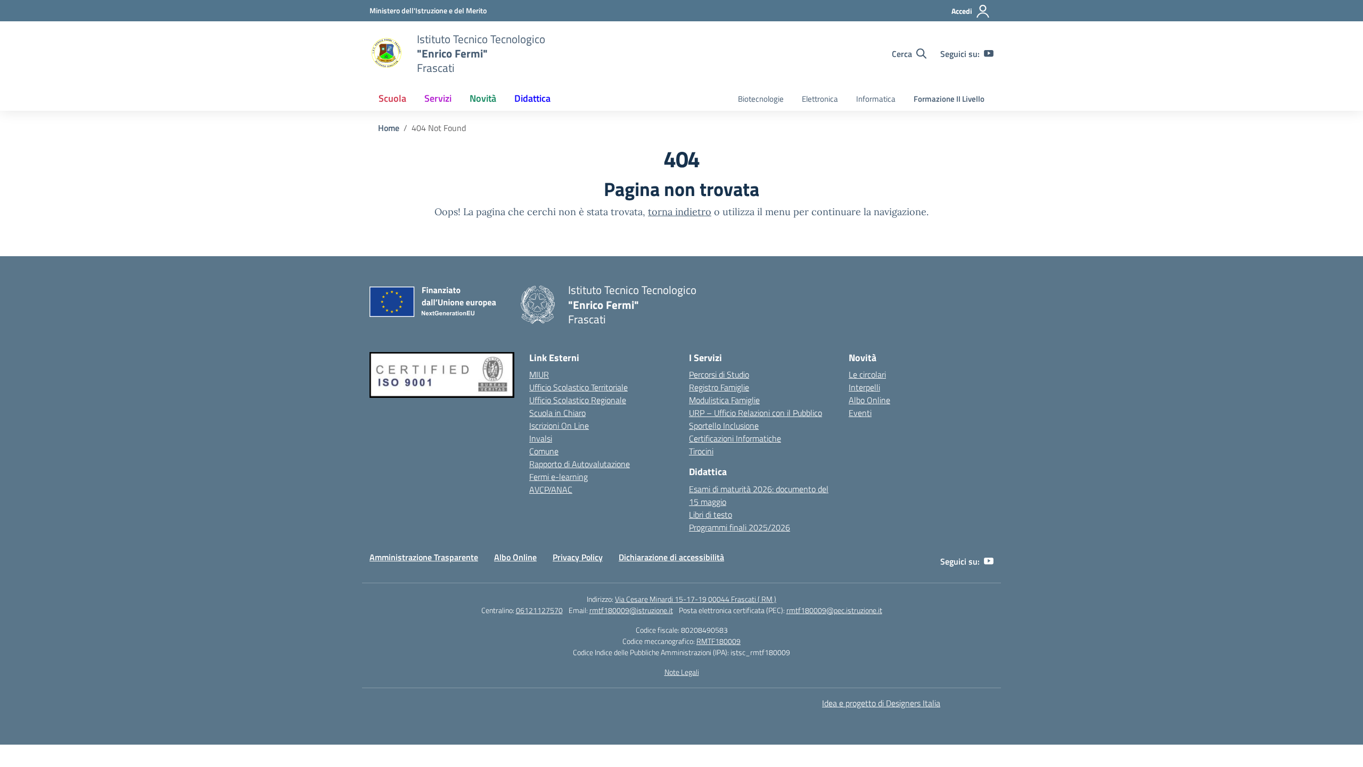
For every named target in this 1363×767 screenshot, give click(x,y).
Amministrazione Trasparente (424, 557)
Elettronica (820, 99)
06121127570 (539, 610)
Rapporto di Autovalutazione (579, 464)
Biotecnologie (761, 99)
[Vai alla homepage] (387, 54)
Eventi (860, 412)
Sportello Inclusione (724, 425)
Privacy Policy (578, 557)
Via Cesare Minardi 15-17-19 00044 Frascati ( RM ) (695, 599)
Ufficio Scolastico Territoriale (578, 387)
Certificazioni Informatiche (735, 438)
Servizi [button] (437, 98)
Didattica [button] (532, 98)
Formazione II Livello (949, 99)
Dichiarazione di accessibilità (671, 557)
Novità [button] (483, 98)
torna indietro (679, 212)
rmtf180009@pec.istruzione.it (834, 610)
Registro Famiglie (719, 387)
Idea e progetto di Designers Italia (881, 703)
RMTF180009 (718, 641)
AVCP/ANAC (550, 489)
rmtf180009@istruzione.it (631, 610)
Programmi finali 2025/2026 (739, 527)
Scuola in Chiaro (557, 412)
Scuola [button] (392, 98)
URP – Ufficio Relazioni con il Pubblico (755, 412)
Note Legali (681, 672)
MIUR (539, 374)
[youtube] (988, 54)
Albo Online (869, 400)
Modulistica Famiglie (724, 400)
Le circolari (867, 374)
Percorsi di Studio (719, 374)
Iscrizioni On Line (559, 425)
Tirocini (701, 451)
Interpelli (864, 387)
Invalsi (540, 438)
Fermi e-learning (558, 476)
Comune (544, 451)
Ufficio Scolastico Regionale (577, 400)
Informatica (876, 99)
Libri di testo (710, 514)
